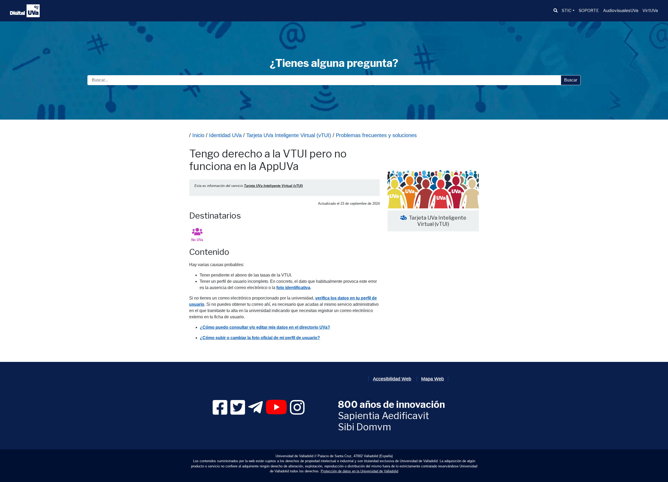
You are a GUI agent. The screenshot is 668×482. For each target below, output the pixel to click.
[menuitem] (555, 10)
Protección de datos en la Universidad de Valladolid (359, 471)
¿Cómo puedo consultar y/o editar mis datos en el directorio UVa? (265, 327)
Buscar (570, 80)
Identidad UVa (225, 135)
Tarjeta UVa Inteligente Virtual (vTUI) (288, 135)
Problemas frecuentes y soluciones (375, 135)
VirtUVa (650, 10)
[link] (220, 412)
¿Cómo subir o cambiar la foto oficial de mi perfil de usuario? (260, 338)
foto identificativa (293, 287)
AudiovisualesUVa (620, 10)
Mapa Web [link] (432, 378)
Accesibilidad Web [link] (392, 378)
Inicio (198, 135)
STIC (566, 10)
